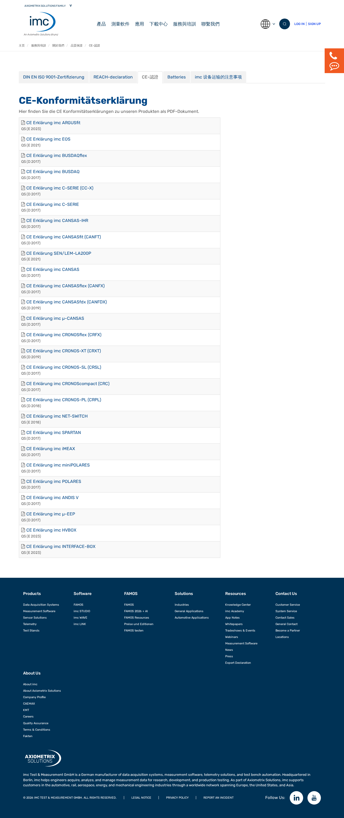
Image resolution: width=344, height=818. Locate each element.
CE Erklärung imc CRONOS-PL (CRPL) (63, 399)
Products (32, 593)
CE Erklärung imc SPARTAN (53, 432)
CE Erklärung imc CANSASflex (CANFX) (65, 285)
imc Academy (234, 611)
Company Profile (34, 697)
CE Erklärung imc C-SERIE (52, 204)
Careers (28, 716)
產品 (101, 24)
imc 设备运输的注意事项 (218, 77)
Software (83, 593)
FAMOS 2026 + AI (136, 611)
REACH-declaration (113, 77)
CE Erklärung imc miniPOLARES (58, 465)
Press (229, 656)
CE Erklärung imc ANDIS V (52, 497)
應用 (139, 24)
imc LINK (80, 624)
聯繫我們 (210, 24)
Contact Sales (285, 617)
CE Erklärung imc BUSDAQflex (56, 155)
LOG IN (299, 24)
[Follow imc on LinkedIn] (296, 798)
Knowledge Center (238, 605)
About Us (32, 673)
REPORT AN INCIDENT (218, 797)
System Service (286, 611)
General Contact (286, 624)
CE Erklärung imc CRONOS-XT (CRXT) (63, 350)
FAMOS (78, 605)
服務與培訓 (184, 24)
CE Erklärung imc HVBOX (51, 530)
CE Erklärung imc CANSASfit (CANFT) (63, 236)
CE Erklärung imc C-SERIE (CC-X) (59, 188)
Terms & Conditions (36, 729)
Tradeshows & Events (240, 630)
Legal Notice (141, 797)
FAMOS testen (134, 630)
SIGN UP (314, 24)
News (229, 650)
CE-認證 (150, 77)
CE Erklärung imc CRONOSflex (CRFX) (63, 334)
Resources (235, 593)
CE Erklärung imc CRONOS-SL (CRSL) (63, 367)
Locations (282, 637)
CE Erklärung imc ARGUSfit (53, 122)
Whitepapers (234, 624)
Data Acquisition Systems (41, 605)
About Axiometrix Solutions (42, 691)
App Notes (232, 617)
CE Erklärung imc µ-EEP (50, 513)
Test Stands (31, 630)
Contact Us (286, 593)
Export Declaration (238, 663)
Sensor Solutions (35, 617)
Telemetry (30, 624)
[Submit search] (284, 24)
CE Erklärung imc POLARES (53, 481)
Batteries (176, 77)
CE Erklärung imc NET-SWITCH (57, 416)
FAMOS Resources (136, 617)
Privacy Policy (177, 797)
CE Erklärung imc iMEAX (50, 448)
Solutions (184, 593)
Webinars (231, 637)
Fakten (28, 736)
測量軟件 (120, 24)
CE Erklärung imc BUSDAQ (53, 171)
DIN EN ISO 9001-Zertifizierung (53, 77)
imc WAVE (80, 617)
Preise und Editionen (138, 624)
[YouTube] (314, 798)
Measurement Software (39, 611)
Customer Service (287, 605)
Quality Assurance (35, 723)
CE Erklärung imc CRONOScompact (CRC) (67, 383)
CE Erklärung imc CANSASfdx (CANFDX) (66, 301)
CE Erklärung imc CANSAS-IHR (57, 220)
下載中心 (158, 24)
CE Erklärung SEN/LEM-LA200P (58, 253)
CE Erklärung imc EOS (48, 139)
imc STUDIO (82, 611)
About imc (30, 684)
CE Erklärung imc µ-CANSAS (55, 318)
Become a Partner (287, 630)
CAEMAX (29, 703)
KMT (26, 710)
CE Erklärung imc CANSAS (52, 269)
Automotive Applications (192, 617)
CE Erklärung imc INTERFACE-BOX (60, 546)
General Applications (189, 611)
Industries (182, 605)
